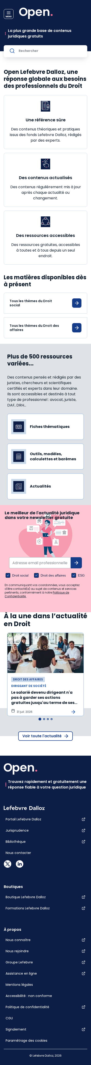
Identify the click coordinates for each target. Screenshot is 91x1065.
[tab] (39, 719)
